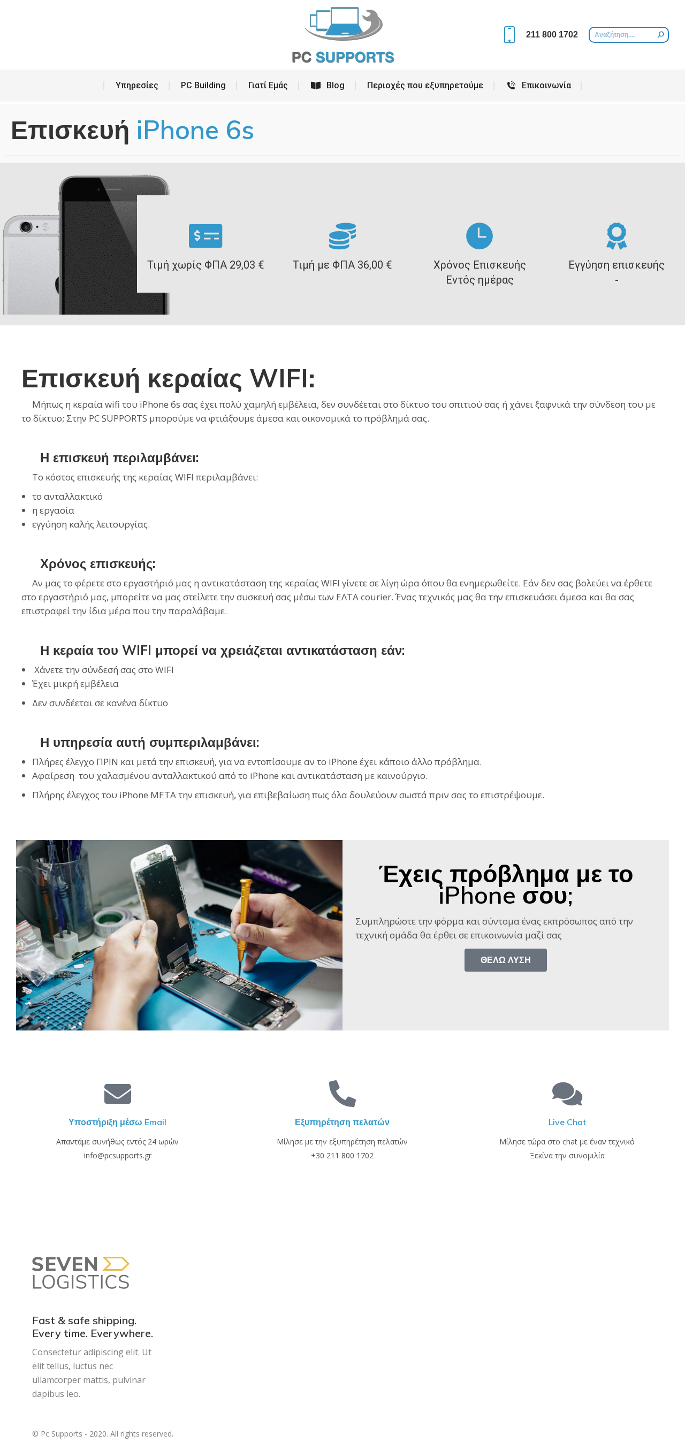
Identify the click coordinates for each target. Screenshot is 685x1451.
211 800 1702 (552, 34)
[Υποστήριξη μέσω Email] (117, 1093)
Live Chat (567, 1122)
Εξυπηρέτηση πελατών (342, 1122)
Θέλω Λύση (506, 959)
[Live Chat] (567, 1093)
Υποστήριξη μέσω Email (117, 1122)
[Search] (661, 35)
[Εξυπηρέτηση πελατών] (342, 1093)
